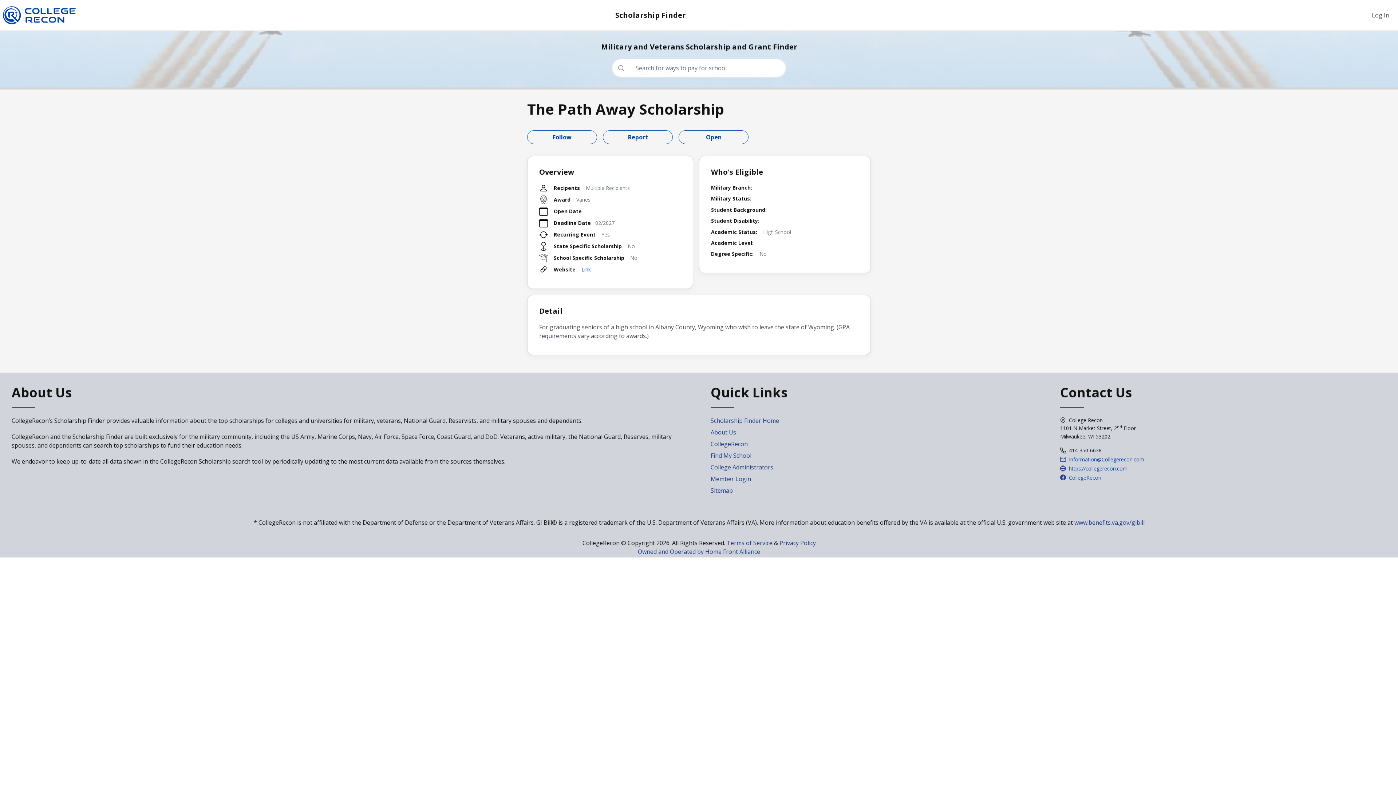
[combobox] (702, 68)
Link (586, 269)
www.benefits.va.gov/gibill (1109, 523)
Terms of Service (750, 543)
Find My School (731, 456)
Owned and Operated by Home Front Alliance (699, 552)
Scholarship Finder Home (745, 421)
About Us (723, 432)
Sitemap (722, 491)
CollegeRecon (729, 444)
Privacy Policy (797, 543)
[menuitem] (1380, 15)
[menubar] (1380, 15)
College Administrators (742, 467)
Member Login (731, 479)
